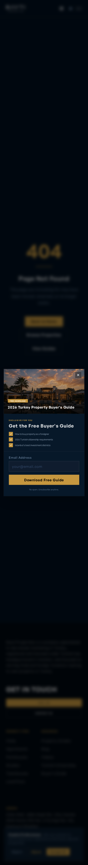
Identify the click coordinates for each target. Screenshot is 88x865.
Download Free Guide (44, 479)
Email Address (20, 457)
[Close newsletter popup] (78, 375)
